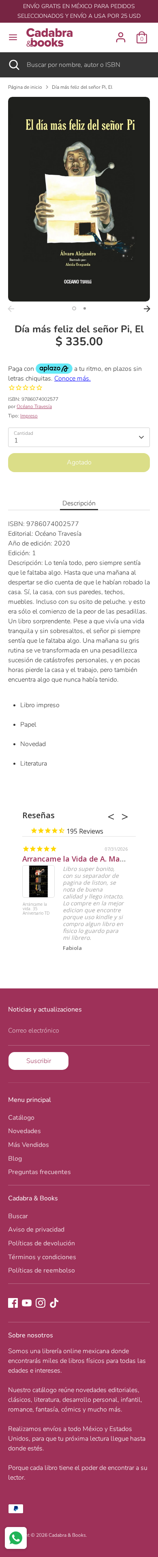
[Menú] (13, 37)
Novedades (24, 1131)
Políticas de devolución (41, 1243)
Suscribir (38, 1061)
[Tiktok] (54, 1303)
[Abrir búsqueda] (13, 64)
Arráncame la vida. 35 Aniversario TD (36, 909)
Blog (15, 1158)
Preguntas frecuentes (39, 1172)
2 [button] (84, 308)
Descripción (79, 503)
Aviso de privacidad (36, 1229)
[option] (79, 199)
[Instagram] (40, 1303)
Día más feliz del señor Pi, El (82, 87)
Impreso (29, 416)
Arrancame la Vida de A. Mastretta (83, 859)
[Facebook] (13, 1303)
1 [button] (74, 308)
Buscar (18, 1216)
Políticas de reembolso (41, 1270)
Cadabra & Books (67, 1535)
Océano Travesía (34, 406)
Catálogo (21, 1117)
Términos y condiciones (42, 1257)
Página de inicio (25, 87)
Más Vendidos (28, 1144)
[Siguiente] (147, 309)
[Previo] (11, 309)
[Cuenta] (121, 34)
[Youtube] (27, 1303)
